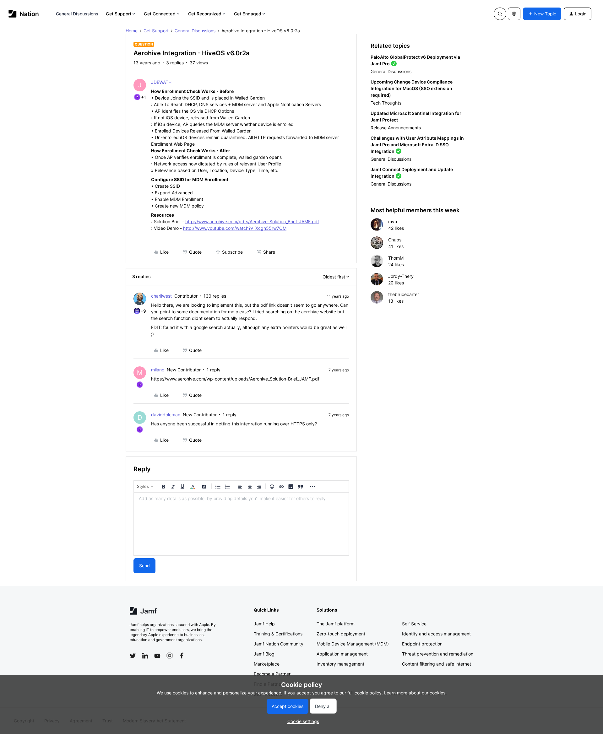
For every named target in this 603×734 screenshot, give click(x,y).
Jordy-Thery (401, 276)
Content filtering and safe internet (436, 664)
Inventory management (340, 664)
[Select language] (514, 14)
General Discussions (77, 13)
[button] (542, 14)
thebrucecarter (403, 294)
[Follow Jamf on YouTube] (157, 655)
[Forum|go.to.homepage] (23, 14)
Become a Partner (272, 674)
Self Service (414, 623)
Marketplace (267, 664)
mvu (392, 221)
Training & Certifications (278, 633)
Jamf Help (264, 623)
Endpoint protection (422, 643)
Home (132, 30)
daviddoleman (165, 414)
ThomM (396, 258)
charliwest (161, 296)
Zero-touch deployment (341, 633)
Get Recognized (204, 13)
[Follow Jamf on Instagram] (169, 655)
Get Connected (159, 13)
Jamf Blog (264, 653)
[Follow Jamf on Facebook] (182, 655)
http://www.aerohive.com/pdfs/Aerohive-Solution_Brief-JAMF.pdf (252, 221)
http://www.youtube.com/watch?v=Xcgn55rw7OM (234, 228)
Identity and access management (436, 633)
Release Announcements (396, 127)
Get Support (118, 13)
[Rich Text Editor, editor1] (241, 524)
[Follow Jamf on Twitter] (133, 655)
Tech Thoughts (386, 102)
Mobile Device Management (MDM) (353, 643)
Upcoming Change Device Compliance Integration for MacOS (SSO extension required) (412, 88)
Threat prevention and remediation (437, 653)
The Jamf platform (336, 623)
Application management (342, 653)
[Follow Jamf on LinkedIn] (145, 655)
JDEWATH (161, 82)
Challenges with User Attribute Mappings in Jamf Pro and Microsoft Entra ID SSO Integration (417, 144)
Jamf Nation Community (278, 643)
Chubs (394, 239)
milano (157, 369)
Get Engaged (247, 13)
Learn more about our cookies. (415, 692)
